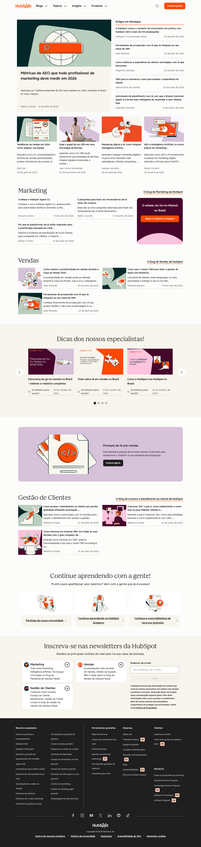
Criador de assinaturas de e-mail (104, 741)
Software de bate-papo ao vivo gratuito (65, 776)
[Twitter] (100, 816)
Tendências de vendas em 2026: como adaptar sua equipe (33, 146)
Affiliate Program (164, 800)
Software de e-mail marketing (29, 799)
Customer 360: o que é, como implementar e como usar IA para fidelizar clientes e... (155, 508)
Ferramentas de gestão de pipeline (63, 736)
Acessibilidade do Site (129, 836)
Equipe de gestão (131, 744)
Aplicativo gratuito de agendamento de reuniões (27, 756)
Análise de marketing (60, 784)
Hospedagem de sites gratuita (64, 799)
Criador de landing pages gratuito (62, 791)
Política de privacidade (83, 836)
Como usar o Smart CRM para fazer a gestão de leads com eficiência (153, 271)
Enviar (154, 678)
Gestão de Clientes (42, 688)
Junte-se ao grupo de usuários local (167, 741)
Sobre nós (127, 734)
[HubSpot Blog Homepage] (23, 5)
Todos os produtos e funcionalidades (25, 736)
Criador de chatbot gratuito (63, 769)
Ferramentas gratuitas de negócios (103, 766)
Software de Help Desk (61, 754)
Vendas (89, 664)
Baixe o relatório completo (160, 218)
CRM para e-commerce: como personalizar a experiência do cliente (147, 81)
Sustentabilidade (133, 770)
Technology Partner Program (167, 788)
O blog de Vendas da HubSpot (165, 261)
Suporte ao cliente (162, 734)
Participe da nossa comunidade (44, 620)
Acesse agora (114, 463)
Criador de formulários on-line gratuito (64, 761)
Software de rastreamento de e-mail (30, 776)
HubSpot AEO (22, 744)
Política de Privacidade (146, 708)
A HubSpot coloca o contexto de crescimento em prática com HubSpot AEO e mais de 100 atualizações (148, 30)
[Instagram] (82, 816)
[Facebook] (73, 816)
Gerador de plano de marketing (101, 756)
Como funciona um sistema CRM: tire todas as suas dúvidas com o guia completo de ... (70, 533)
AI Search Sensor (99, 749)
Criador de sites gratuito (62, 744)
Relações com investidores (135, 757)
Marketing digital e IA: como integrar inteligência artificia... (121, 146)
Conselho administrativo (134, 750)
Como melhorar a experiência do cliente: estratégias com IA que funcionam (150, 64)
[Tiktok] (128, 816)
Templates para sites (101, 773)
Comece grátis (174, 6)
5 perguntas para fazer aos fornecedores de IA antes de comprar (102, 201)
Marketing (37, 664)
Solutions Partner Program (166, 780)
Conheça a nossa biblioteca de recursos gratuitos (153, 620)
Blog (125, 765)
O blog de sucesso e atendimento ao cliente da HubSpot (149, 498)
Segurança (106, 836)
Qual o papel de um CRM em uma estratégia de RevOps (77, 146)
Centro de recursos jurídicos (50, 836)
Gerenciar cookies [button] (156, 836)
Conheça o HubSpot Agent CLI (34, 199)
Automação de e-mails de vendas (27, 786)
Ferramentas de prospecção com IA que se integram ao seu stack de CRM (147, 47)
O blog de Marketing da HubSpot (163, 191)
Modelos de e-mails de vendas (65, 749)
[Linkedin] (110, 816)
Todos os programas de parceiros (169, 775)
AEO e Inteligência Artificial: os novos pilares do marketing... (164, 146)
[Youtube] (91, 816)
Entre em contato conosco (134, 775)
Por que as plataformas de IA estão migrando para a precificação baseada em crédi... (45, 226)
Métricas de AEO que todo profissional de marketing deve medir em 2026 (58, 76)
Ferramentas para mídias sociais (30, 769)
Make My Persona (99, 734)
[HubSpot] (100, 825)
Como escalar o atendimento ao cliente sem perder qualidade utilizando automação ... (70, 508)
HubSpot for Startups (166, 795)
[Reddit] (119, 816)
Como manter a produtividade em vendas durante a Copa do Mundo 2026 (71, 271)
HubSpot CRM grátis (25, 749)
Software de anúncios (25, 793)
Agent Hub (20, 764)
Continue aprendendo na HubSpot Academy (98, 620)
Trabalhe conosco (133, 739)
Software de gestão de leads (29, 804)
